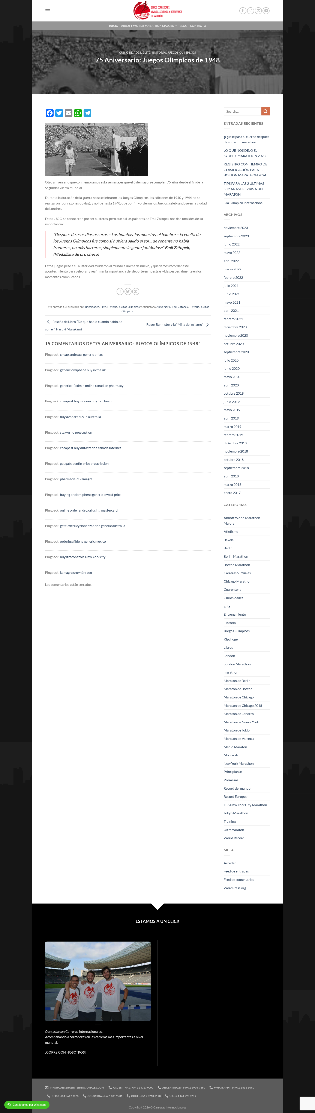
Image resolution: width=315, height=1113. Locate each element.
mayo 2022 (232, 252)
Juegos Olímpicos (182, 52)
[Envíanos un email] (258, 10)
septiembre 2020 (236, 352)
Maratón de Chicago (239, 697)
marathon (231, 672)
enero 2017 (232, 493)
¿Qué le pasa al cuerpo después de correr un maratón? (246, 139)
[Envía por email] (135, 291)
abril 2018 (231, 476)
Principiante (233, 771)
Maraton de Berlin (237, 680)
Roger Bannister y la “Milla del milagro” (175, 325)
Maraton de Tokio (237, 730)
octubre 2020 (234, 344)
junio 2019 (232, 402)
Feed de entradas (236, 871)
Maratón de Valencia (239, 738)
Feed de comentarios (239, 879)
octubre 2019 (234, 393)
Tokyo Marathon (236, 813)
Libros (228, 647)
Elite (146, 52)
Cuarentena (232, 589)
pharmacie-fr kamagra (76, 479)
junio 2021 (232, 294)
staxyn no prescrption (76, 432)
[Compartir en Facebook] (120, 291)
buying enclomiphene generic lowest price (90, 494)
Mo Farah (231, 755)
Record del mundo (237, 788)
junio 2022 (232, 244)
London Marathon (237, 664)
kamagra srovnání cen (76, 572)
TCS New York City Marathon (245, 805)
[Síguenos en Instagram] (250, 10)
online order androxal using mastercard (89, 510)
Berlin (228, 548)
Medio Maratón (235, 747)
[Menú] (47, 10)
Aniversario (163, 307)
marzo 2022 (232, 269)
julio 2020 (231, 360)
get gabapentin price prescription (84, 463)
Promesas (231, 780)
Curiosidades (130, 52)
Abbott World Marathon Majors (147, 25)
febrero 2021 (233, 319)
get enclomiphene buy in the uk (83, 370)
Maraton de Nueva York (241, 722)
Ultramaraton (234, 830)
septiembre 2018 (236, 468)
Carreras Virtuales (237, 573)
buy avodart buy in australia (80, 417)
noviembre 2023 (236, 228)
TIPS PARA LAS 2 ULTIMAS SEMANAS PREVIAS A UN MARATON (244, 188)
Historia (159, 52)
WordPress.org (235, 888)
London (229, 656)
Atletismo (231, 531)
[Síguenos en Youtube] (266, 10)
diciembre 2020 (235, 327)
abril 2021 (231, 310)
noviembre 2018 (236, 451)
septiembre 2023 (236, 236)
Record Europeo (236, 796)
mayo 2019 (232, 410)
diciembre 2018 (235, 443)
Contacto (198, 25)
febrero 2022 (233, 277)
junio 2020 (232, 368)
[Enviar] (265, 111)
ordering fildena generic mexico (83, 541)
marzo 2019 (232, 426)
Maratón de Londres (239, 714)
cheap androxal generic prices (81, 354)
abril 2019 (231, 418)
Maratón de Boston (238, 689)
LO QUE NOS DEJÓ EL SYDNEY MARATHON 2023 (245, 153)
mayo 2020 (232, 377)
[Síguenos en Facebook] (242, 10)
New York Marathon (239, 763)
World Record (234, 838)
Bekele (229, 540)
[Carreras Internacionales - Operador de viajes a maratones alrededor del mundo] (157, 10)
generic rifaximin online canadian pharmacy (91, 385)
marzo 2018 (232, 484)
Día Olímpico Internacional (243, 203)
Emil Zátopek (180, 307)
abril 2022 (231, 261)
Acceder (230, 863)
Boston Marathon (237, 565)
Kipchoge (231, 639)
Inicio (113, 25)
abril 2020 (231, 385)
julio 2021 (231, 285)
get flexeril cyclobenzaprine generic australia (92, 526)
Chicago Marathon (237, 581)
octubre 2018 (234, 459)
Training (230, 821)
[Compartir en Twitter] (128, 291)
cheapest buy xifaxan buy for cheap (85, 401)
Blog (183, 25)
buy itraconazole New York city (82, 557)
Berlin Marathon (236, 556)
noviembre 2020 (236, 335)
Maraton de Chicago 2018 (243, 705)
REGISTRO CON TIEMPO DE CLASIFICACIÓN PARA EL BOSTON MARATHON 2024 (245, 169)
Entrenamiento (235, 614)
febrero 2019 (233, 435)
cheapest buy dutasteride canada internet (90, 448)
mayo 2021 (232, 302)
